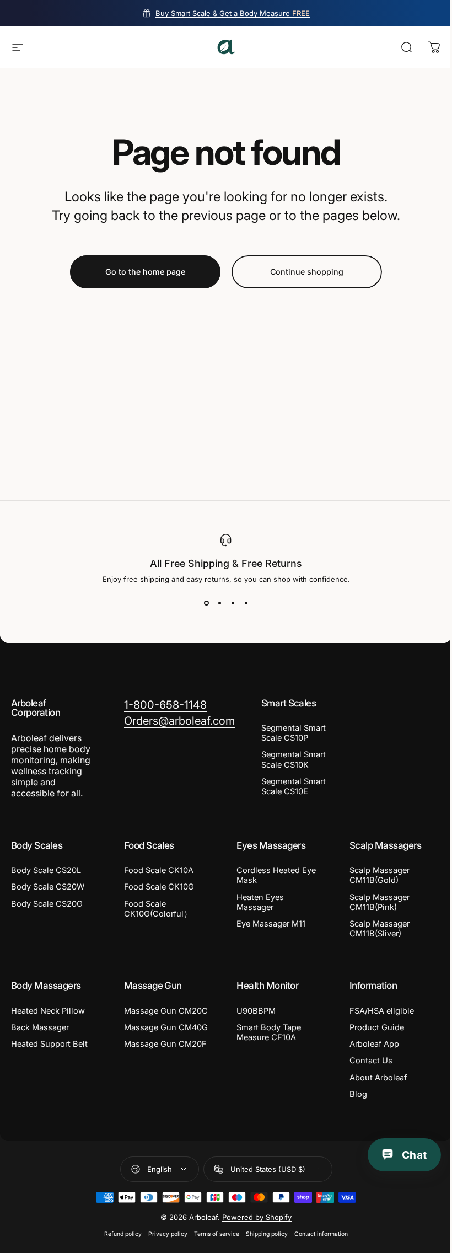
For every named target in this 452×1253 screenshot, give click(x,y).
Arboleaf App (374, 1044)
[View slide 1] (206, 603)
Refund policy (123, 1234)
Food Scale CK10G (159, 887)
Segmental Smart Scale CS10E (293, 786)
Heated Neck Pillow (48, 1011)
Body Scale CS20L (46, 870)
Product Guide (376, 1027)
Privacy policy (167, 1234)
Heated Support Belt (49, 1044)
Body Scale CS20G (47, 904)
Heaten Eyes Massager (260, 902)
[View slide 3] (232, 603)
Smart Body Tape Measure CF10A (268, 1032)
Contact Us (370, 1060)
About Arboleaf (378, 1078)
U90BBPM (256, 1011)
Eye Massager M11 (270, 924)
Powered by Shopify (257, 1217)
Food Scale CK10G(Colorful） (158, 909)
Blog (358, 1094)
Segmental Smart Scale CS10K (293, 759)
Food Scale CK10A (158, 870)
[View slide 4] (245, 603)
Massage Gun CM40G (166, 1027)
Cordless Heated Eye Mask (276, 875)
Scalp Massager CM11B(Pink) (379, 902)
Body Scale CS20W (47, 887)
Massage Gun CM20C (166, 1011)
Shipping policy (267, 1234)
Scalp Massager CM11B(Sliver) (379, 929)
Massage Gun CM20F (165, 1044)
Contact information (321, 1234)
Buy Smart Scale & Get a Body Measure (232, 13)
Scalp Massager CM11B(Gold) (379, 875)
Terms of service (216, 1234)
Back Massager (40, 1027)
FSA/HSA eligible (381, 1011)
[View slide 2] (219, 603)
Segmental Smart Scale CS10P (293, 733)
